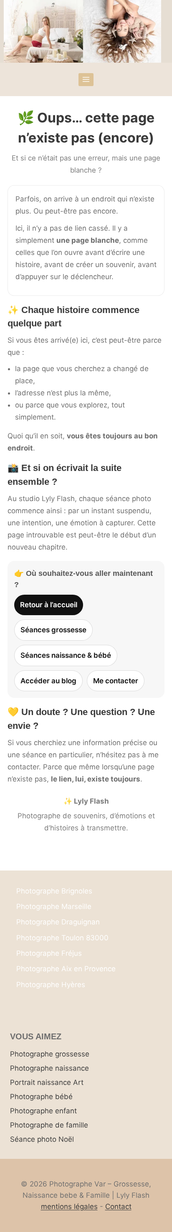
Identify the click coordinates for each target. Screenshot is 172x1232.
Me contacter (115, 681)
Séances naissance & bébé (65, 655)
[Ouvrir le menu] (86, 79)
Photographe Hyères (50, 984)
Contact (118, 1206)
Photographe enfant (43, 1111)
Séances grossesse (53, 630)
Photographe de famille (49, 1125)
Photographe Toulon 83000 (62, 938)
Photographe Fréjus (49, 953)
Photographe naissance (49, 1068)
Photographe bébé (41, 1096)
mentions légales (69, 1206)
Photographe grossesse (49, 1054)
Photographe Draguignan (58, 922)
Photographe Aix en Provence (66, 969)
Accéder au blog (48, 681)
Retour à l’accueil (48, 605)
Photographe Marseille (53, 906)
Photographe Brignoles (54, 891)
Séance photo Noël (42, 1139)
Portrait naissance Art (46, 1082)
